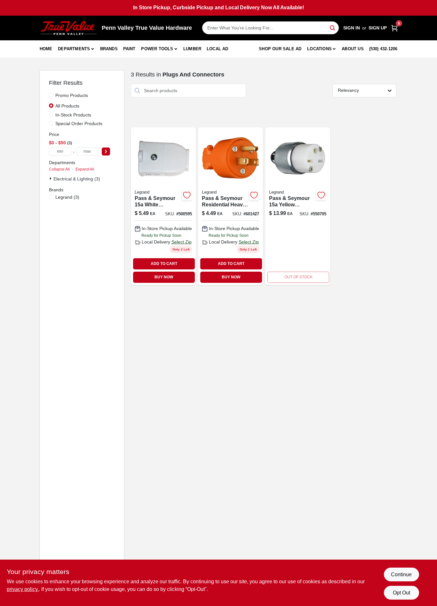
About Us (353, 48)
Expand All (84, 169)
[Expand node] (51, 178)
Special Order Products (78, 123)
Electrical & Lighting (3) (76, 178)
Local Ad (217, 48)
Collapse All (59, 169)
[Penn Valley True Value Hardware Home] (68, 28)
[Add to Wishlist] (187, 195)
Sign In (351, 27)
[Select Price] (106, 151)
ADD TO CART (164, 263)
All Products (67, 106)
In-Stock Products (73, 114)
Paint (129, 48)
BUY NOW (164, 277)
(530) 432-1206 (383, 48)
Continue (401, 574)
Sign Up (378, 27)
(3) (67, 197)
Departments (74, 48)
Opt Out (401, 592)
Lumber (192, 48)
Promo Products (71, 95)
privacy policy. (23, 589)
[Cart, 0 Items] (394, 28)
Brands (109, 48)
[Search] (333, 27)
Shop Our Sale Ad (280, 48)
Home (46, 48)
